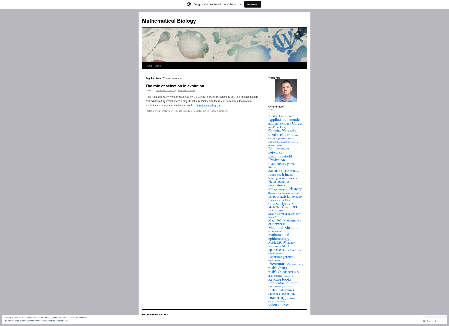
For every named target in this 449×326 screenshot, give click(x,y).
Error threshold (280, 156)
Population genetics (280, 256)
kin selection (295, 196)
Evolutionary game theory (281, 165)
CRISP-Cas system (275, 138)
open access (276, 249)
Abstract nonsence (281, 115)
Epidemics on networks (278, 150)
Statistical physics (281, 289)
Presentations (279, 263)
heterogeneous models (282, 178)
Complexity (280, 127)
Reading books (279, 279)
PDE (287, 250)
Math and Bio (279, 227)
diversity (294, 142)
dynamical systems (275, 145)
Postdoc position (274, 260)
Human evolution (274, 193)
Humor (284, 193)
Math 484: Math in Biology (284, 214)
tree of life (272, 301)
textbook (290, 298)
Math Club (294, 228)
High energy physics (281, 189)
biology (271, 124)
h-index (287, 174)
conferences (279, 134)
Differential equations (279, 141)
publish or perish (283, 272)
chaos (270, 127)
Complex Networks (282, 130)
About (158, 65)
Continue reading (208, 105)
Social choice (274, 286)
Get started (252, 4)
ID (288, 192)
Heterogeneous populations (279, 183)
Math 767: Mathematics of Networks (284, 222)
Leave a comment (218, 110)
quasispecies (275, 276)
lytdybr (288, 203)
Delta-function (288, 138)
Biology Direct (282, 124)
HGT (270, 189)
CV (272, 109)
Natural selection (201, 110)
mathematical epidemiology (279, 236)
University (281, 301)
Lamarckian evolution (279, 200)
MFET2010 (277, 242)
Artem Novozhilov (186, 90)
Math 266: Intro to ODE (283, 207)
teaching (277, 297)
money (291, 242)
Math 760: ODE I (277, 217)
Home (149, 65)
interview (295, 192)
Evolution (187, 110)
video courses (279, 304)
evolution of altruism (281, 171)
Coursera (294, 135)
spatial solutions (288, 286)
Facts (297, 171)
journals (280, 196)
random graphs (288, 276)
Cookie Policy (62, 320)
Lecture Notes (275, 204)
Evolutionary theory (164, 110)
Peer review (295, 250)
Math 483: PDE (275, 210)
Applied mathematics (284, 119)
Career (297, 123)
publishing (277, 268)
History (295, 188)
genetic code (275, 174)
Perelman (272, 253)
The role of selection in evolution (175, 85)
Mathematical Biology (169, 20)
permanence (280, 253)
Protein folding (297, 264)
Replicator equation (283, 282)
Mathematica (274, 231)
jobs (270, 196)
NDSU (286, 246)
